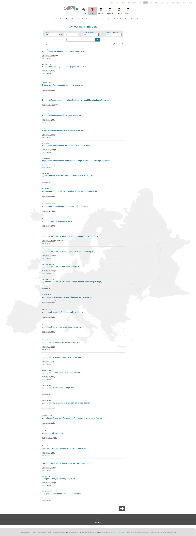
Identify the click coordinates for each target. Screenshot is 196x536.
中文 (191, 2)
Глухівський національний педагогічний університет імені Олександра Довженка (76, 161)
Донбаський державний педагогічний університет (63, 312)
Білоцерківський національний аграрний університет (64, 67)
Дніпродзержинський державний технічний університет (65, 206)
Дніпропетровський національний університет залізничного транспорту (72, 282)
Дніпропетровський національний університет (61, 267)
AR (185, 2)
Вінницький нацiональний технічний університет (62, 115)
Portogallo (109, 18)
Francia (74, 18)
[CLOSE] (173, 532)
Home (84, 13)
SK (168, 2)
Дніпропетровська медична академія (57, 221)
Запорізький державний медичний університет (61, 494)
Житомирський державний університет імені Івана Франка (66, 463)
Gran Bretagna (89, 18)
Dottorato (128, 13)
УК (179, 2)
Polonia (102, 18)
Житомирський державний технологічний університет (64, 448)
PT (157, 2)
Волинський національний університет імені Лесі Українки (66, 145)
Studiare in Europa (59, 18)
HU (141, 2)
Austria (68, 18)
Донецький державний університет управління (61, 357)
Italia (97, 18)
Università (92, 13)
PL (151, 2)
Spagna (133, 18)
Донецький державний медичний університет (61, 342)
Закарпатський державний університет (58, 479)
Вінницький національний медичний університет (62, 130)
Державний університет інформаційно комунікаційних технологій (69, 191)
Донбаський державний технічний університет (61, 327)
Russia (126, 18)
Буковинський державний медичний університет (62, 85)
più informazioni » (46, 58)
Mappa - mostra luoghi (119, 43)
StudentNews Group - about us (98, 519)
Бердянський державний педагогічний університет (63, 51)
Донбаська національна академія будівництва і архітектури (67, 297)
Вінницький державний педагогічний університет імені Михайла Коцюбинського (75, 100)
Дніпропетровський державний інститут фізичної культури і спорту (70, 236)
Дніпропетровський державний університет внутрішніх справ (67, 251)
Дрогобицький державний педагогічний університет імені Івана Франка (72, 418)
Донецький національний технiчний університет (62, 373)
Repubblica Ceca (118, 18)
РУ (163, 2)
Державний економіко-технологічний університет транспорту (67, 176)
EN (112, 2)
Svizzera (139, 18)
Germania (80, 18)
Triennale (101, 13)
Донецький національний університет (58, 388)
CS (118, 2)
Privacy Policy (121, 532)
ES (129, 2)
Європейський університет (53, 433)
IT (146, 2)
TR (174, 2)
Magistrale (110, 13)
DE (124, 2)
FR (135, 2)
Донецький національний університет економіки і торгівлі (66, 403)
